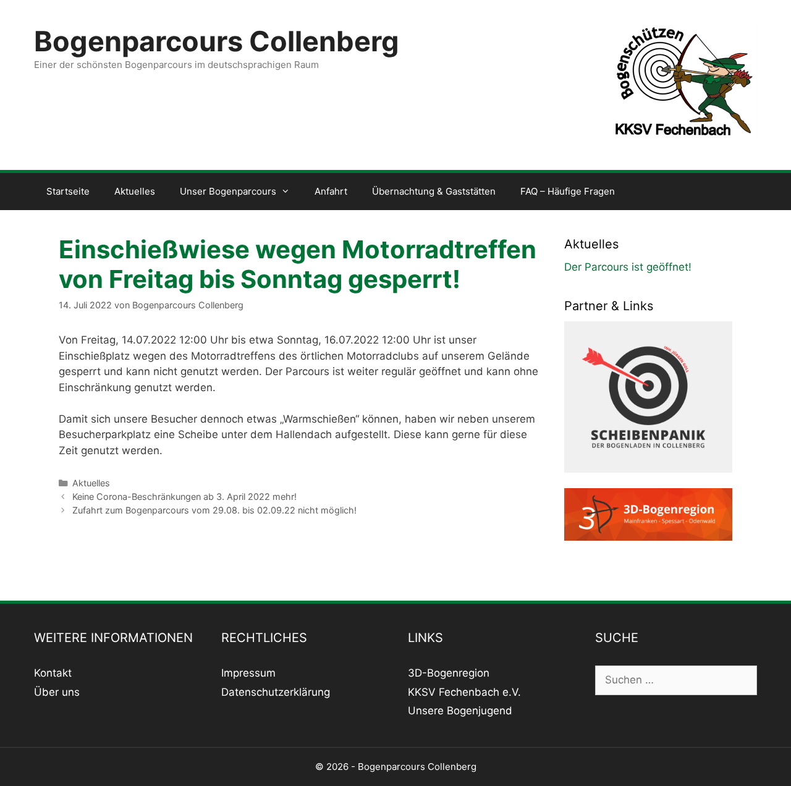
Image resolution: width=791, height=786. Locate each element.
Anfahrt (331, 191)
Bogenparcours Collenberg (216, 41)
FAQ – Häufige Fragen (567, 191)
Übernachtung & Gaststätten (434, 191)
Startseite (68, 191)
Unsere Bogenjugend (460, 710)
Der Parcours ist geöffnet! (628, 267)
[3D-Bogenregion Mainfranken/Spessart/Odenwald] (648, 537)
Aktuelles (134, 191)
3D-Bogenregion (448, 673)
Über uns (57, 692)
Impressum (248, 673)
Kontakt (53, 673)
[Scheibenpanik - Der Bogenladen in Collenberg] (648, 479)
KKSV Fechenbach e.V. (464, 692)
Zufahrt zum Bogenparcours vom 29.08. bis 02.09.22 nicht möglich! (214, 510)
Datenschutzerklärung (275, 692)
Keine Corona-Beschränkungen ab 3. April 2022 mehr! (184, 496)
